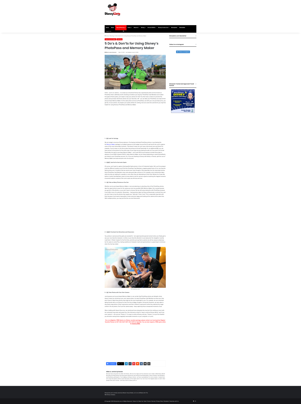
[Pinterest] (133, 363)
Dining (142, 27)
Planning (112, 35)
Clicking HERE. (136, 323)
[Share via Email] (145, 363)
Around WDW (151, 27)
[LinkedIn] (126, 363)
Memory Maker (111, 144)
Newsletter (182, 27)
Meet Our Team (142, 401)
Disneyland (174, 27)
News (112, 27)
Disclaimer (166, 401)
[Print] (148, 363)
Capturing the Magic (110, 39)
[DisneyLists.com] (112, 9)
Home (107, 27)
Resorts (136, 27)
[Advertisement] (166, 13)
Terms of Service (151, 401)
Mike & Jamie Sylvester (111, 52)
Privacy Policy (159, 401)
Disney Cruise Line (163, 27)
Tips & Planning (120, 27)
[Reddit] (137, 363)
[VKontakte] (141, 363)
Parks (129, 27)
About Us (135, 401)
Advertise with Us (174, 401)
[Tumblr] (130, 363)
